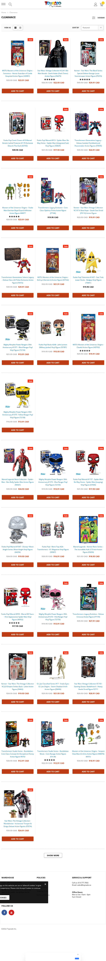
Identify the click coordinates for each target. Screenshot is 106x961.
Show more (53, 855)
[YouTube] (11, 912)
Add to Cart (17, 91)
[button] (49, 79)
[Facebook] (4, 912)
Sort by (75, 27)
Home (3, 12)
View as (7, 27)
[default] (77, 958)
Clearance (13, 12)
